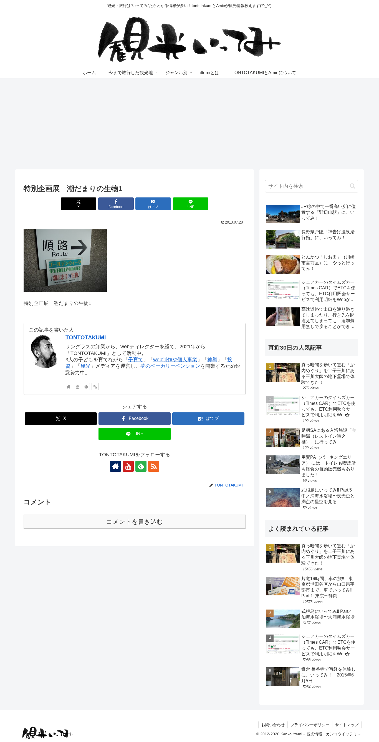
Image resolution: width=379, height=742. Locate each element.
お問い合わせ (273, 725)
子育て (135, 359)
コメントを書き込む (134, 521)
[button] (352, 186)
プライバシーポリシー (309, 725)
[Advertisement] (189, 124)
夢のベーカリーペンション (170, 366)
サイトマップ (346, 725)
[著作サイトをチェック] (68, 386)
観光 (85, 366)
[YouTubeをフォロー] (77, 386)
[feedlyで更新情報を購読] (86, 386)
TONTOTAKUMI (85, 337)
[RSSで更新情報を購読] (95, 386)
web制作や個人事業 (175, 359)
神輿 (212, 359)
